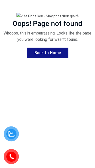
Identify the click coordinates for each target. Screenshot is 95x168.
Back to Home (47, 52)
